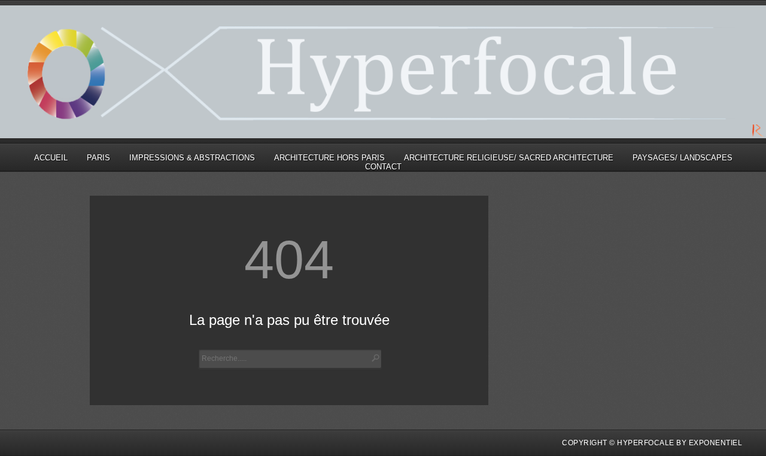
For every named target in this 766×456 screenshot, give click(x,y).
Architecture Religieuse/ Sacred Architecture (508, 157)
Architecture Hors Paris (329, 157)
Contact (383, 166)
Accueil (51, 157)
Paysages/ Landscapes (682, 157)
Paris (98, 157)
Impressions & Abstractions (192, 157)
